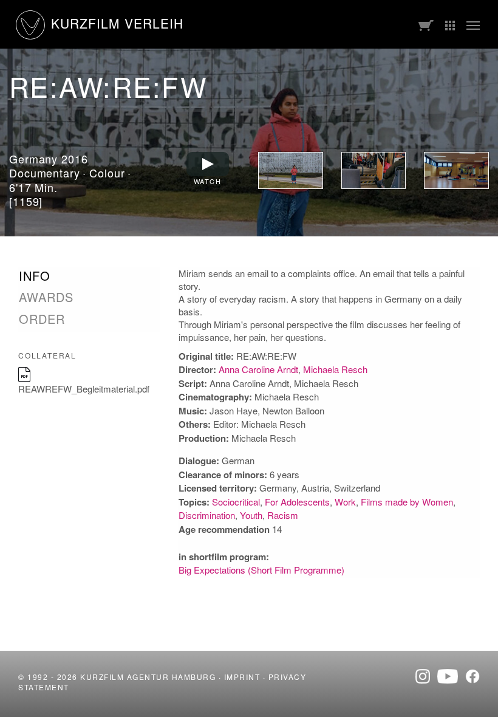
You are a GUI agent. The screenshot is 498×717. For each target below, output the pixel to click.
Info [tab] (34, 275)
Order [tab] (42, 319)
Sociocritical (236, 501)
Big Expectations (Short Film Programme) (261, 569)
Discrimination (207, 515)
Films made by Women (407, 501)
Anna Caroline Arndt (258, 369)
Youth (251, 515)
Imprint (242, 676)
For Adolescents (297, 501)
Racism (282, 515)
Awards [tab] (46, 297)
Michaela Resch (335, 369)
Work (345, 501)
